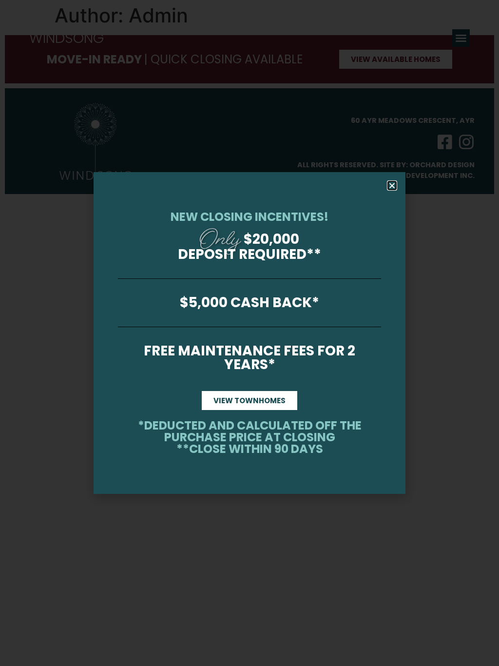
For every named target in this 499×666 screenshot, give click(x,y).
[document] (249, 333)
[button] (392, 185)
